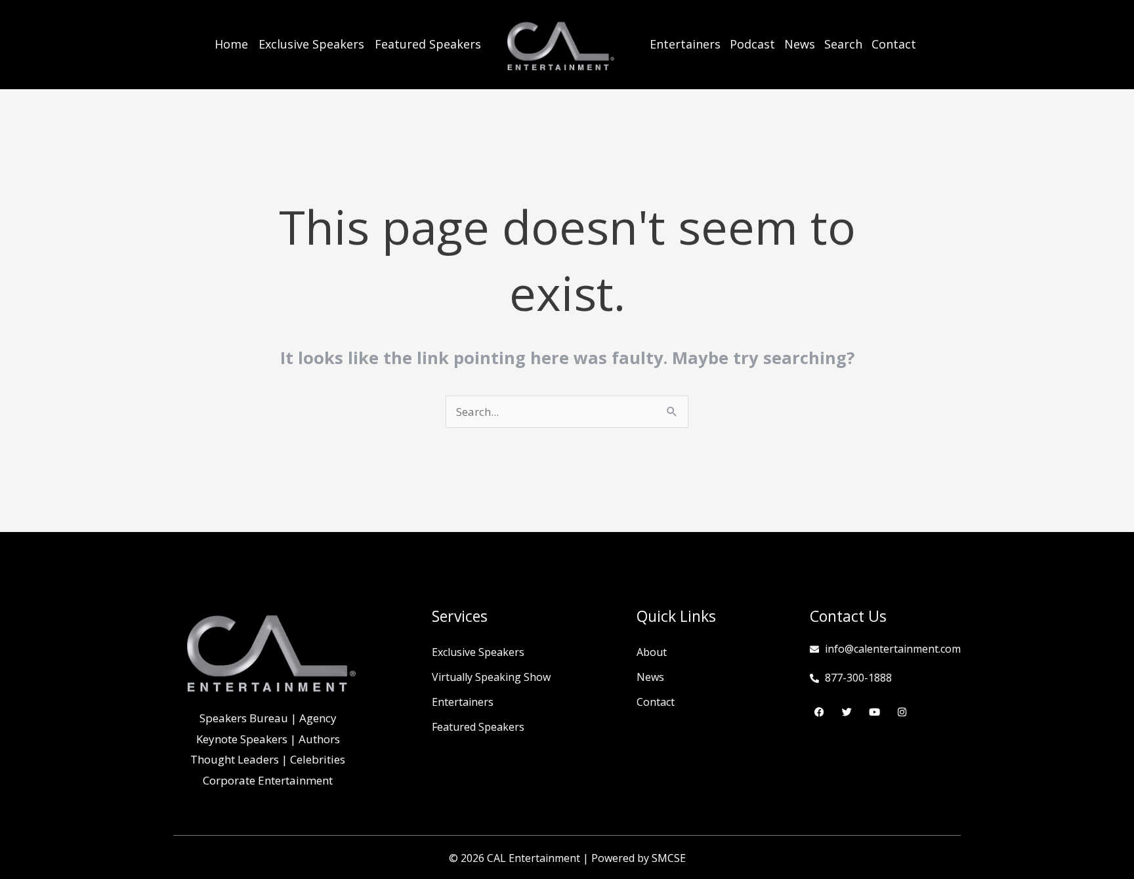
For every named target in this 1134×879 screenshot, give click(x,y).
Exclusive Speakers (311, 44)
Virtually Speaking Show (491, 677)
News (799, 44)
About (652, 652)
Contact (894, 44)
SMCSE (669, 858)
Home (231, 44)
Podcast (752, 44)
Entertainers (685, 44)
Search (843, 44)
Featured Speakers (428, 44)
